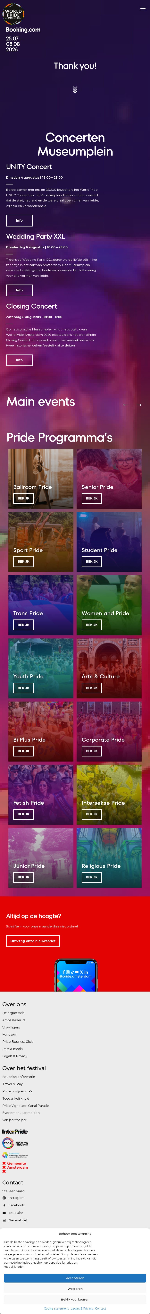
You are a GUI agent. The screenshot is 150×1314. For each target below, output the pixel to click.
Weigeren (75, 1289)
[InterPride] (72, 1132)
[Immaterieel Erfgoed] (64, 1155)
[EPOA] (25, 1143)
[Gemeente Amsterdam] (20, 1167)
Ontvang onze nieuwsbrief (32, 941)
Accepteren (75, 1278)
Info (19, 220)
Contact (100, 1308)
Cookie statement (56, 1308)
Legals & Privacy (82, 1308)
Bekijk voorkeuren (75, 1299)
